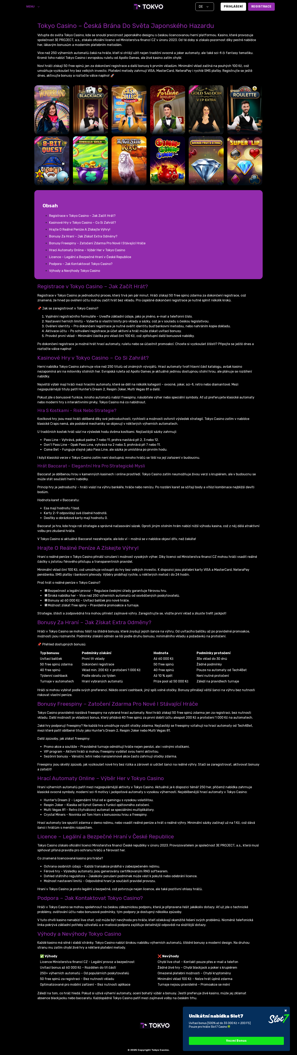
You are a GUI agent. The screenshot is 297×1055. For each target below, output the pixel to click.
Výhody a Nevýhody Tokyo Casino (74, 271)
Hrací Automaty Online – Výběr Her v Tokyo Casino (87, 250)
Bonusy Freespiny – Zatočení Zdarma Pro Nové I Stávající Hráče (97, 243)
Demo (51, 130)
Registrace (261, 6)
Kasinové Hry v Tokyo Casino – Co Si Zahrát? (82, 223)
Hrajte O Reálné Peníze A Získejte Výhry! (79, 229)
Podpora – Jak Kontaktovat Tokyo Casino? (81, 264)
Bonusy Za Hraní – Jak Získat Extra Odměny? (83, 236)
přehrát (51, 118)
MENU (30, 6)
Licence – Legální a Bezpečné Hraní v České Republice (90, 257)
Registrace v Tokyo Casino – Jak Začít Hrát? (82, 216)
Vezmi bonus (236, 1040)
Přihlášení (233, 6)
